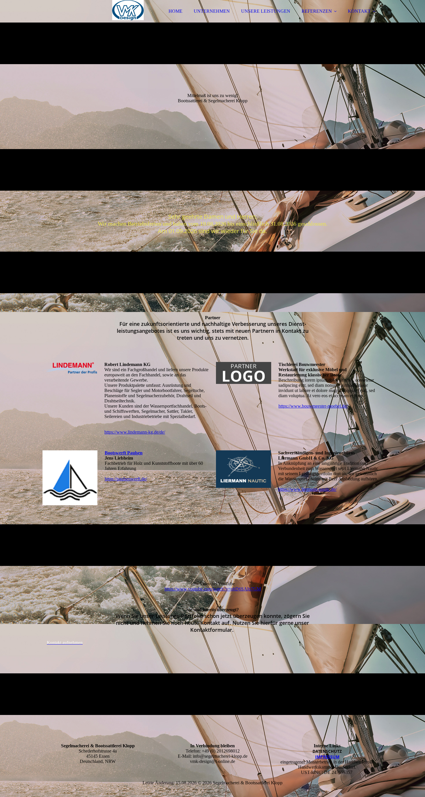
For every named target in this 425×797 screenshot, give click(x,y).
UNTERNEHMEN (212, 11)
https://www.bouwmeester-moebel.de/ (313, 406)
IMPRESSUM (327, 756)
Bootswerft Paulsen (124, 452)
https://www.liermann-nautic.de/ (307, 489)
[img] (93, 20)
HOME (175, 11)
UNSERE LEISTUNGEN (265, 11)
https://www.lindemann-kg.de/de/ (134, 432)
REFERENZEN (317, 11)
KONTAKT (359, 11)
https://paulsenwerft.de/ (126, 478)
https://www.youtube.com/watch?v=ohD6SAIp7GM (213, 588)
